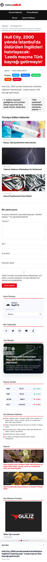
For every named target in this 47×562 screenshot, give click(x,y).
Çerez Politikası (28, 18)
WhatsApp (36, 75)
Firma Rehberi (32, 12)
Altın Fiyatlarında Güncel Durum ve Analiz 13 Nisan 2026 (24, 426)
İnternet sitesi (8, 263)
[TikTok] (33, 331)
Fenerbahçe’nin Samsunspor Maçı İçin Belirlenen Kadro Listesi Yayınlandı (23, 430)
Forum (14, 18)
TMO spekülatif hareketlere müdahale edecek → (37, 105)
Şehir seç (10, 309)
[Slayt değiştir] (19, 540)
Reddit (8, 79)
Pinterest (17, 79)
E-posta (6, 253)
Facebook (25, 75)
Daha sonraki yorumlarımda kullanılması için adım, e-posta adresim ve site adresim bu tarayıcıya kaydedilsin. (22, 277)
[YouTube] (26, 331)
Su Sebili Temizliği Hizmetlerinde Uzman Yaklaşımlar (20, 438)
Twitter (15, 75)
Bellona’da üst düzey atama (15, 434)
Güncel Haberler (15, 12)
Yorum (5, 221)
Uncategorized (16, 26)
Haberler (5, 26)
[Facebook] (6, 331)
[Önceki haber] (35, 347)
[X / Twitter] (13, 331)
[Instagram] (19, 331)
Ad (4, 244)
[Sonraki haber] (40, 347)
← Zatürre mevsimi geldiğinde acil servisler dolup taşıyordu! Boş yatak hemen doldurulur (14, 103)
